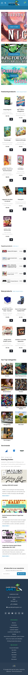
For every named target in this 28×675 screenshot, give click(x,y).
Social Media (14, 625)
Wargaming (3, 412)
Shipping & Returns (14, 627)
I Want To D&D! (14, 26)
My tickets (14, 652)
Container (21, 169)
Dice (2, 395)
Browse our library (14, 54)
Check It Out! (14, 75)
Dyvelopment (19, 671)
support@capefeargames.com (15, 607)
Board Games (4, 379)
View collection (21, 91)
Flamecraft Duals (21, 140)
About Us (14, 622)
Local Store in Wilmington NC (14, 632)
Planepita (20, 199)
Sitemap (14, 634)
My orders (14, 650)
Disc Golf (17, 412)
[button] (2, 27)
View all (15, 246)
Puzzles (17, 379)
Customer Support (14, 629)
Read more (5, 495)
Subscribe (22, 573)
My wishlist (14, 654)
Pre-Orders (3, 428)
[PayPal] (14, 666)
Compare (14, 657)
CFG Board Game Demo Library (14, 641)
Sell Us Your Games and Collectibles (14, 638)
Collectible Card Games (20, 395)
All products (14, 659)
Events (2, 363)
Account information (14, 647)
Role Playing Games (19, 363)
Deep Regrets (7, 109)
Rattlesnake (7, 230)
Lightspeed (8, 671)
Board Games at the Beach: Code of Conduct (14, 636)
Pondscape (7, 140)
